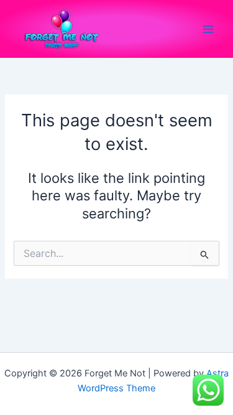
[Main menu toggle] (208, 28)
